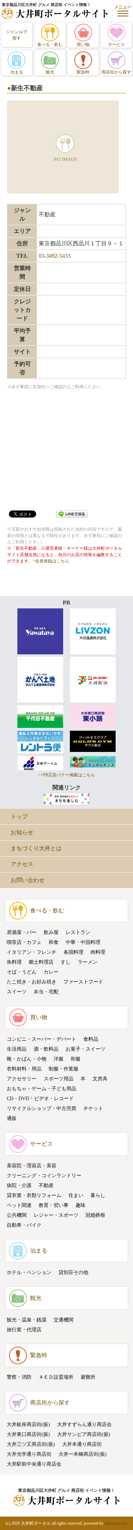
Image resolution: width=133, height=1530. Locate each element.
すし (66, 962)
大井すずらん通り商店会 (84, 1424)
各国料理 (73, 952)
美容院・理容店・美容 (31, 1165)
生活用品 (17, 1049)
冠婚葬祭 (95, 1215)
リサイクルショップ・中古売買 (41, 1108)
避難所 (88, 1377)
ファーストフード (83, 982)
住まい (75, 1195)
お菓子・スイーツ (85, 1049)
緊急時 (38, 1355)
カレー (51, 972)
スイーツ (17, 991)
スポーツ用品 (58, 1078)
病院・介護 (19, 1185)
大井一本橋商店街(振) (83, 1454)
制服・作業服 (63, 1068)
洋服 (58, 1059)
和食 (54, 942)
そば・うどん (22, 972)
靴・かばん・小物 (26, 1059)
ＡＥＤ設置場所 (56, 1377)
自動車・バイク (24, 1225)
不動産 (46, 1185)
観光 (35, 1298)
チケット (93, 1108)
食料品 (90, 1039)
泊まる (38, 1251)
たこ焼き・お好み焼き (31, 982)
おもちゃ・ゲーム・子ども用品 (41, 1088)
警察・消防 (19, 1377)
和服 (76, 1059)
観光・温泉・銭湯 (26, 1319)
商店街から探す (50, 1403)
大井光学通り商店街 (29, 1454)
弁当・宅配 (46, 991)
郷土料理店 (41, 962)
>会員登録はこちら (51, 561)
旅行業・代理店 (24, 1329)
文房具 (100, 1078)
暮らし (97, 1195)
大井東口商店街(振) (28, 1434)
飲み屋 (51, 932)
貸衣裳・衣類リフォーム (34, 1195)
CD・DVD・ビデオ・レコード (40, 1098)
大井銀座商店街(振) (28, 1424)
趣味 (80, 1205)
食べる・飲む (47, 910)
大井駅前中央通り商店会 (34, 1464)
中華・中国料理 (83, 942)
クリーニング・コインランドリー (44, 1175)
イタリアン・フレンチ (31, 952)
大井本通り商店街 (82, 1444)
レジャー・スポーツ (56, 1215)
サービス (41, 1144)
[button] (122, 11)
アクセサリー (22, 1078)
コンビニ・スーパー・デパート (41, 1039)
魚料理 (14, 962)
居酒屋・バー (22, 932)
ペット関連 (19, 1205)
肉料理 (97, 952)
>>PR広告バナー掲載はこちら (66, 774)
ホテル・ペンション (29, 1272)
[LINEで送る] (72, 513)
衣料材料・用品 (24, 1068)
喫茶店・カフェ (24, 942)
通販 (12, 1118)
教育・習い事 (53, 1205)
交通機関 (63, 1319)
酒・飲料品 (46, 1049)
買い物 (38, 1017)
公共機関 (17, 1215)
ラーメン (88, 962)
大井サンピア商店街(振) (83, 1434)
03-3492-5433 (55, 256)
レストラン (78, 932)
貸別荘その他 (73, 1272)
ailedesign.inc (116, 1523)
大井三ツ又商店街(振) (31, 1444)
